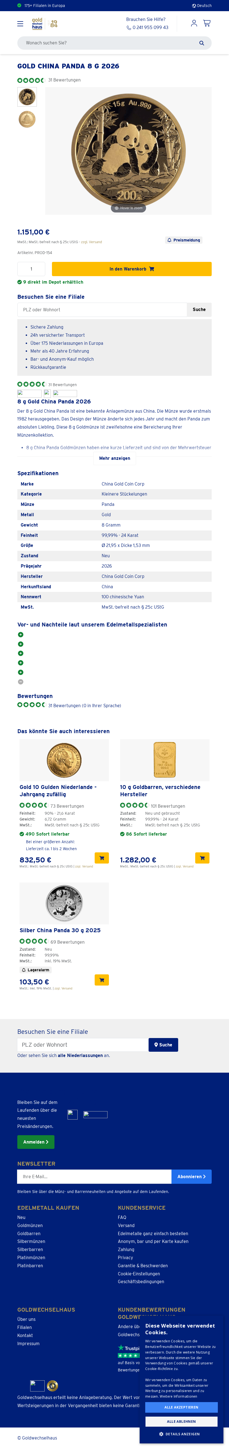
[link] (64, 760)
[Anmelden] (194, 23)
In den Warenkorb (129, 269)
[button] (181, 1434)
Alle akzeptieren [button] (181, 1407)
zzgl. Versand (91, 242)
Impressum (28, 1343)
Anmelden (34, 1142)
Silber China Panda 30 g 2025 (60, 930)
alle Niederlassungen (80, 1055)
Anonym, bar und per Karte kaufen (153, 1241)
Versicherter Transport (45, 5)
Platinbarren (30, 1265)
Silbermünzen (31, 1241)
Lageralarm (38, 970)
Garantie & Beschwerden (143, 1265)
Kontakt (25, 1335)
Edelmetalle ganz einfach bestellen (153, 1233)
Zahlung (126, 1249)
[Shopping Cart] (207, 24)
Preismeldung (186, 240)
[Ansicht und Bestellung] (102, 858)
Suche (199, 309)
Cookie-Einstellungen (139, 1273)
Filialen (24, 1327)
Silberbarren (30, 1249)
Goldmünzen (30, 1225)
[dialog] (181, 1379)
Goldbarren (28, 1233)
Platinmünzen (31, 1257)
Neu (21, 1217)
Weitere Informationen (178, 1396)
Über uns (26, 1319)
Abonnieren (190, 1176)
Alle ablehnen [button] (181, 1421)
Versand (126, 1225)
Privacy (125, 1257)
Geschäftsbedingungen (141, 1281)
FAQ (122, 1217)
